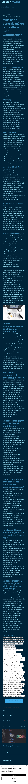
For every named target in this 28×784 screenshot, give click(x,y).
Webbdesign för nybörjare (11, 746)
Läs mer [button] (14, 781)
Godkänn (14, 775)
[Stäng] (26, 766)
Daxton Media (7, 707)
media (11, 2)
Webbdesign (16, 707)
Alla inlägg (5, 7)
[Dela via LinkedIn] (11, 715)
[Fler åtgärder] (24, 15)
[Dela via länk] (14, 715)
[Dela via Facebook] (3, 715)
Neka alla (14, 778)
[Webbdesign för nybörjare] (14, 736)
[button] (24, 2)
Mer (13, 7)
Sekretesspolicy (9, 771)
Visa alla (23, 726)
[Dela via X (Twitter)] (7, 715)
